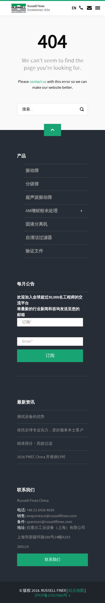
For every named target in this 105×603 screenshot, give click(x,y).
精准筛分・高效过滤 (34, 443)
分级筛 (32, 184)
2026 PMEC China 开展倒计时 (41, 457)
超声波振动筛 (39, 197)
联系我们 (52, 559)
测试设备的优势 (30, 416)
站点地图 (76, 590)
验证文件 (34, 251)
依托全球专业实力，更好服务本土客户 (50, 430)
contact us (38, 81)
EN (74, 8)
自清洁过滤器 (39, 238)
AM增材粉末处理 (42, 211)
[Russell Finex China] (31, 8)
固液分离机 (37, 224)
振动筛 (32, 171)
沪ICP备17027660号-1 (53, 595)
